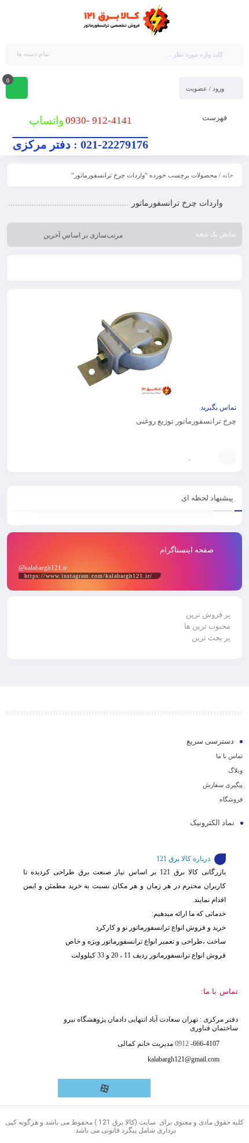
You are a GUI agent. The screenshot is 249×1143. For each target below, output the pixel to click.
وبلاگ (235, 770)
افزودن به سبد (227, 456)
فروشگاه (231, 799)
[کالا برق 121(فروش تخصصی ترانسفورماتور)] (124, 21)
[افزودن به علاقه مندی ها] (190, 456)
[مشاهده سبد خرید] (16, 89)
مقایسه (207, 456)
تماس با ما (229, 755)
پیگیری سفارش (223, 784)
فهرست (215, 117)
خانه (227, 175)
